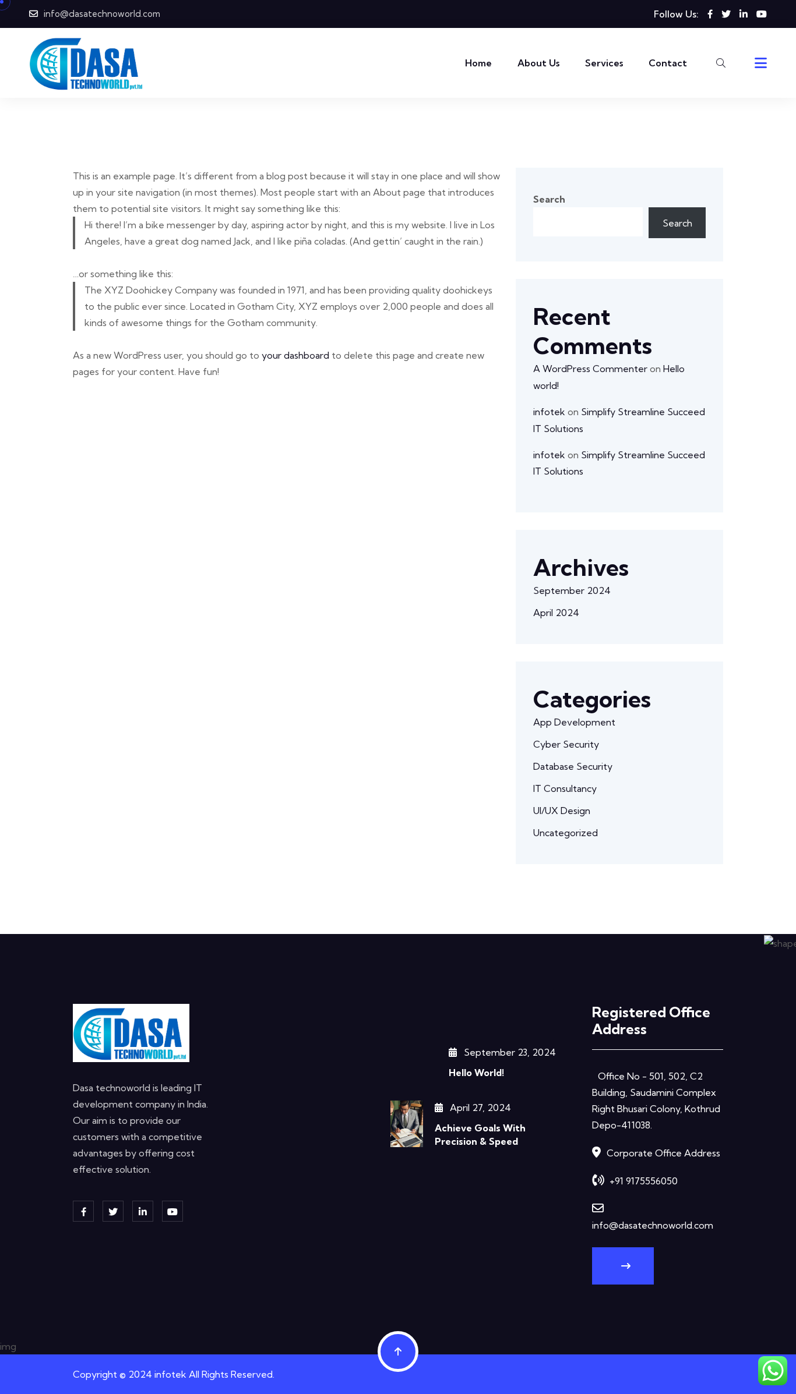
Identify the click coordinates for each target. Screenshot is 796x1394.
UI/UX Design (561, 810)
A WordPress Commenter (590, 368)
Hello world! (476, 1072)
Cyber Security (566, 744)
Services (604, 63)
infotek (549, 412)
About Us (538, 63)
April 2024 (556, 612)
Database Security (572, 766)
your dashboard (295, 355)
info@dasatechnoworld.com (102, 13)
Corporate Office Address (663, 1153)
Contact (668, 63)
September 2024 (572, 590)
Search (549, 199)
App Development (574, 722)
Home (478, 63)
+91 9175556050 (644, 1181)
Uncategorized (565, 832)
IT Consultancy (565, 788)
